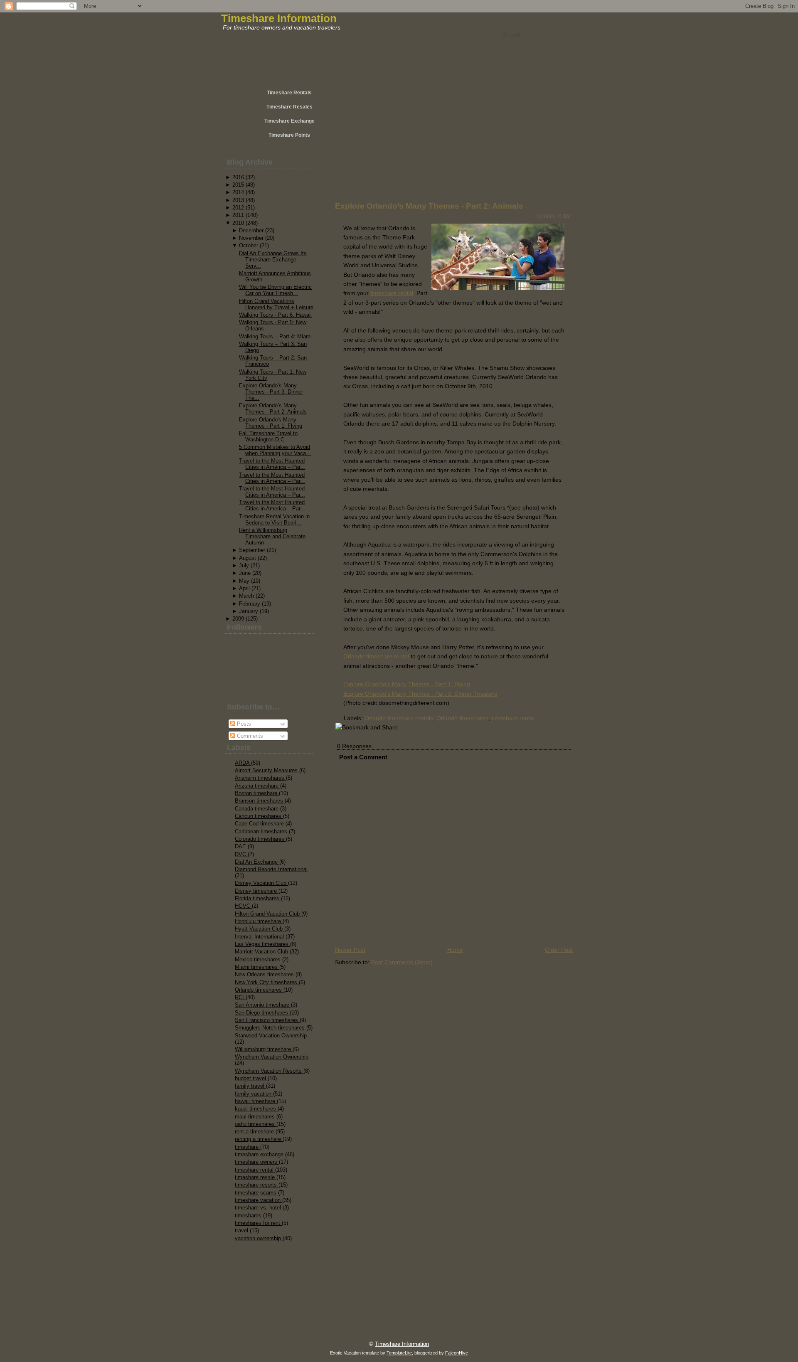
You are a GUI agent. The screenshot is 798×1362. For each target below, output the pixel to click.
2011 (238, 215)
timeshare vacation (258, 1200)
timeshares (249, 1215)
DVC (241, 854)
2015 (238, 185)
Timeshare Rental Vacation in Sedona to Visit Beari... (274, 519)
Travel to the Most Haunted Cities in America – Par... (272, 464)
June (245, 573)
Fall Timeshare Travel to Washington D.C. (268, 436)
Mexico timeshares (258, 959)
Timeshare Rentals (289, 93)
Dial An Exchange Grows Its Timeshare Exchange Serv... (273, 259)
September (252, 550)
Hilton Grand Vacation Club (268, 914)
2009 (238, 619)
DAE (241, 846)
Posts (243, 724)
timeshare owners (257, 1162)
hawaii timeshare (256, 1101)
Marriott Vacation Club (262, 951)
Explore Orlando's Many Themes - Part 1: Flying (270, 422)
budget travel (251, 1078)
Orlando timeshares (259, 990)
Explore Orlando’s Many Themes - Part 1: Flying (406, 684)
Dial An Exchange (257, 862)
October (248, 245)
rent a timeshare (255, 1131)
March (246, 596)
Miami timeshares (257, 967)
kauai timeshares (256, 1109)
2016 (238, 177)
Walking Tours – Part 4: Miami (275, 336)
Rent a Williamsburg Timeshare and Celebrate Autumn (272, 536)
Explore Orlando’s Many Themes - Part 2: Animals (273, 408)
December (251, 230)
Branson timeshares (260, 801)
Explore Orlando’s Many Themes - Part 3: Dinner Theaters (420, 693)
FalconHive (456, 1352)
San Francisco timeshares (267, 1020)
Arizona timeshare (257, 786)
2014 (238, 192)
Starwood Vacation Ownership (271, 1035)
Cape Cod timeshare (260, 823)
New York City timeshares (267, 982)
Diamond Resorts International (271, 869)
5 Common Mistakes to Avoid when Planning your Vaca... (275, 450)
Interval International (260, 936)
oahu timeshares (255, 1124)
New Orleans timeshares (265, 974)
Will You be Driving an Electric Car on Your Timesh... (275, 290)
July (244, 565)
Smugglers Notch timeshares (270, 1028)
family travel (250, 1086)
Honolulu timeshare (259, 921)
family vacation (254, 1094)
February (249, 604)
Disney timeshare (256, 891)
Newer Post (350, 949)
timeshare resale (255, 1177)
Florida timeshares (258, 898)
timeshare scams (256, 1193)
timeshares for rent (258, 1223)
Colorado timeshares (260, 839)
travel (242, 1230)
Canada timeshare (257, 808)
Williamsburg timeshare (264, 1049)
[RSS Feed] (250, 1339)
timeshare (247, 1147)
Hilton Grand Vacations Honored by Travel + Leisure (276, 304)
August (247, 558)
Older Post (559, 949)
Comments (249, 736)
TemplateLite (399, 1352)
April (244, 588)
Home (455, 949)
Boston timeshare (257, 793)
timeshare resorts (256, 1185)
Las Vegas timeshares (262, 944)
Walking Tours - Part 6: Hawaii (275, 315)
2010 (238, 223)
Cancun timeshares (259, 816)
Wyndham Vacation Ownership (271, 1057)
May (244, 581)
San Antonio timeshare (263, 1005)
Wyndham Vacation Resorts (269, 1071)
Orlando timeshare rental (376, 656)
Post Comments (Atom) (402, 962)
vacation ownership (259, 1238)
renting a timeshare (259, 1139)
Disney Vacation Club (261, 883)
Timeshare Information (279, 18)
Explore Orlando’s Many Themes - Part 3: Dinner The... (271, 391)
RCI (240, 997)
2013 (238, 200)
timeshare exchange (260, 1154)
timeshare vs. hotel (259, 1207)
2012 (238, 207)
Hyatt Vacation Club (259, 929)
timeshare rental (255, 1170)
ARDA (243, 763)
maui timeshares (255, 1116)
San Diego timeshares (262, 1013)
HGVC (243, 906)
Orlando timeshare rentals (399, 718)
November (251, 238)
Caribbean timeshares (262, 831)
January (248, 611)
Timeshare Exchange (289, 121)
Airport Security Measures (267, 770)
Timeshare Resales (289, 107)
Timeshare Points (289, 135)
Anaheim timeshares (260, 778)
